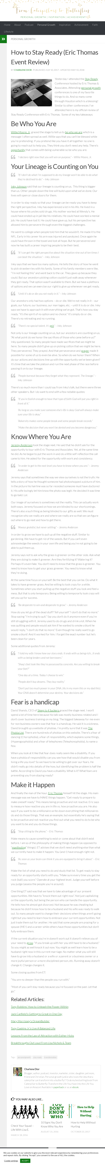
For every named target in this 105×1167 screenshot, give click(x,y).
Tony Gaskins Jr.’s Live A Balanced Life (33, 1028)
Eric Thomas (55, 793)
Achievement (81, 24)
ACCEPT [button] (25, 1161)
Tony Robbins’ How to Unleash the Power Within (39, 1006)
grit (52, 325)
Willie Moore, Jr (20, 132)
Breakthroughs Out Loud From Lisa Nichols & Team (41, 1042)
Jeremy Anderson (21, 445)
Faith (95, 24)
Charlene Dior (23, 70)
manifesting (19, 847)
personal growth (91, 87)
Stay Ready (91, 78)
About (17, 24)
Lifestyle (8, 31)
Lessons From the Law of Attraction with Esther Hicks (42, 1035)
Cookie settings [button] (11, 1161)
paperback (59, 1087)
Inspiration (65, 24)
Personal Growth (46, 24)
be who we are (73, 132)
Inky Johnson (19, 186)
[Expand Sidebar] (3, 39)
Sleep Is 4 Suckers (48, 710)
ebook (75, 1087)
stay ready (37, 1057)
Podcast (29, 24)
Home (7, 24)
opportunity (18, 149)
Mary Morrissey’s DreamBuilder (30, 1021)
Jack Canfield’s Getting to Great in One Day (36, 1013)
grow (30, 942)
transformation (50, 1057)
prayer (85, 350)
